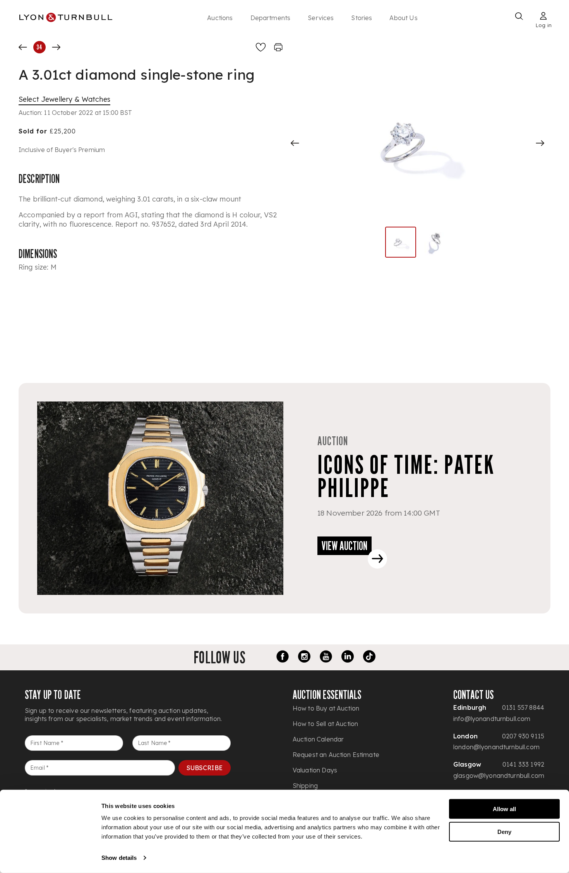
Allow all (504, 809)
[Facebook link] (282, 657)
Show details (119, 857)
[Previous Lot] (23, 47)
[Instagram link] (304, 657)
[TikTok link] (369, 657)
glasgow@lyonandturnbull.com (498, 775)
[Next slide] (540, 143)
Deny (504, 831)
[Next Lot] (56, 47)
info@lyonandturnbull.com (492, 719)
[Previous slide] (295, 143)
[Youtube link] (326, 657)
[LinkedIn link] (347, 657)
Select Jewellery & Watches (64, 99)
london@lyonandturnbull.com (496, 747)
